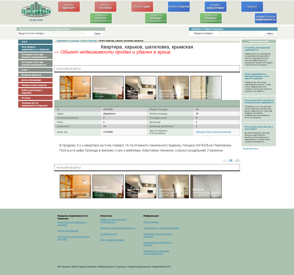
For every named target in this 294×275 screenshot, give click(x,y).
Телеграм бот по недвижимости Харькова (34, 104)
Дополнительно (151, 222)
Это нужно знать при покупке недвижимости (34, 63)
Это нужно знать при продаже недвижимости (34, 55)
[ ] (224, 161)
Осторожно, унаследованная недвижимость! (257, 49)
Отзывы (26, 98)
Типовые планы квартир (34, 85)
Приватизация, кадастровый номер (161, 228)
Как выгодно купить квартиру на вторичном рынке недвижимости (259, 101)
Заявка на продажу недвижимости (117, 228)
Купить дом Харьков (67, 230)
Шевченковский (222, 132)
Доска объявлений (31, 80)
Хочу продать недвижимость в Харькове (35, 48)
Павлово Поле (204, 132)
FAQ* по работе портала (112, 240)
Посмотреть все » (251, 149)
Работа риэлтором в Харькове (32, 91)
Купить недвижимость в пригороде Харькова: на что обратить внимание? (257, 76)
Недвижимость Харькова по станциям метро (156, 252)
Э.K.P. (24, 41)
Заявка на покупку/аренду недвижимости (113, 220)
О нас (24, 70)
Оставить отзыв (108, 234)
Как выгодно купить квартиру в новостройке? (259, 128)
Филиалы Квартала (32, 75)
